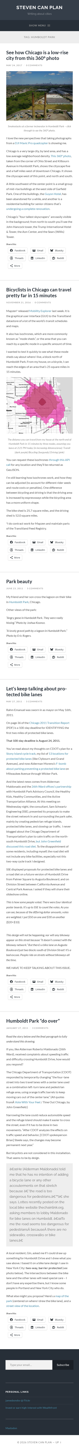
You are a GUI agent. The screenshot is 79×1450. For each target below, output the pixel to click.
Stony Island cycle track (21, 753)
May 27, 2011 (14, 701)
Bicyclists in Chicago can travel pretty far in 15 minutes (38, 292)
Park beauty (19, 581)
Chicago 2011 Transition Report (49, 722)
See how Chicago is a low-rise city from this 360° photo (37, 55)
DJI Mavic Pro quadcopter (31, 143)
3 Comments (40, 1028)
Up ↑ (58, 1442)
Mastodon (11, 1428)
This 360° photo (61, 156)
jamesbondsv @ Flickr (18, 1400)
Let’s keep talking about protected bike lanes (36, 691)
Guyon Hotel (53, 193)
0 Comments (34, 65)
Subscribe (63, 1364)
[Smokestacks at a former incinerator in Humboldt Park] (39, 95)
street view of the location (22, 1305)
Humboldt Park (19, 602)
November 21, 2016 (18, 302)
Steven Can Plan (39, 7)
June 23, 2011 (14, 588)
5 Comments (35, 588)
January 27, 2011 (17, 1028)
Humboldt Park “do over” (33, 1021)
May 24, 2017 (14, 65)
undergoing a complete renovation (28, 208)
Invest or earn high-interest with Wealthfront (31, 1407)
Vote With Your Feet (28, 1102)
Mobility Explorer (40, 311)
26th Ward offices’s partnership (51, 786)
